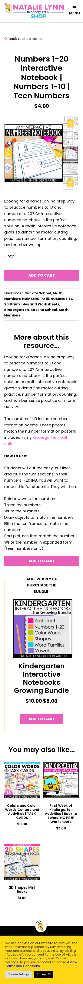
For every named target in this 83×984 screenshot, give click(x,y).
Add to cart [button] (41, 718)
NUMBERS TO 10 (35, 298)
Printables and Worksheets (34, 304)
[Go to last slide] (8, 153)
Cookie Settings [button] (19, 974)
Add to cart (41, 275)
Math (58, 293)
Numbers (12, 298)
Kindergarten (16, 309)
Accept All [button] (44, 974)
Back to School (37, 293)
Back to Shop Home (25, 38)
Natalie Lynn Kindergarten (34, 10)
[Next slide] (59, 153)
